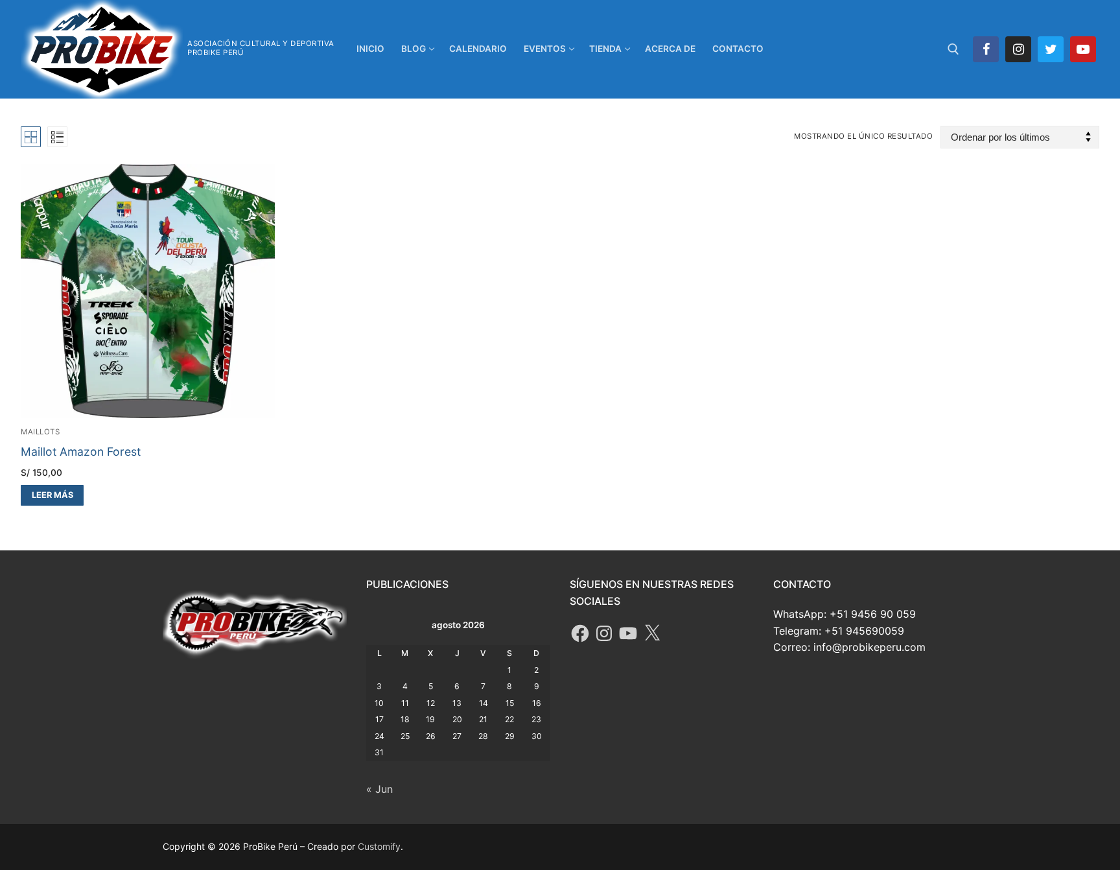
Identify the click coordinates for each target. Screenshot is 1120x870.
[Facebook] (986, 49)
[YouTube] (628, 633)
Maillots (40, 431)
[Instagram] (1018, 49)
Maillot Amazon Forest (81, 451)
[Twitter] (1051, 49)
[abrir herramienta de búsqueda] (953, 49)
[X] (652, 633)
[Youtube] (1083, 49)
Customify (379, 846)
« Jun (379, 788)
